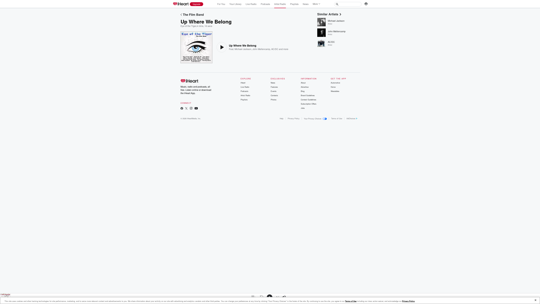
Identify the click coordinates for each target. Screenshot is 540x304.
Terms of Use (336, 118)
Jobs (303, 108)
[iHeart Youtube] (196, 108)
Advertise (305, 87)
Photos (273, 99)
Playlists (294, 4)
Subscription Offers (308, 103)
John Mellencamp (261, 49)
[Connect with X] (186, 108)
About (303, 82)
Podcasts (265, 4)
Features (274, 87)
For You (221, 4)
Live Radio (251, 4)
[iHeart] (180, 4)
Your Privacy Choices (312, 118)
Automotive (335, 82)
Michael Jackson (243, 49)
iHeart (243, 82)
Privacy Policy (294, 118)
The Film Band (193, 14)
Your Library (235, 4)
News (306, 4)
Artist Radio (280, 4)
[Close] (535, 300)
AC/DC (274, 49)
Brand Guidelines (308, 95)
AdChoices (350, 118)
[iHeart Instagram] (191, 108)
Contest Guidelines (308, 99)
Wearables (335, 91)
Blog (302, 91)
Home (333, 87)
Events (273, 91)
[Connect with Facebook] (182, 108)
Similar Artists (327, 14)
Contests (274, 95)
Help (281, 118)
